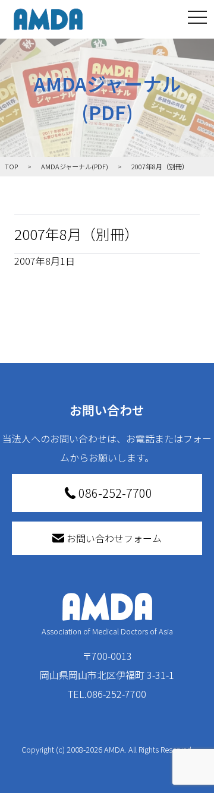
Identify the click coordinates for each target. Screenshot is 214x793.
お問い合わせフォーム (114, 538)
